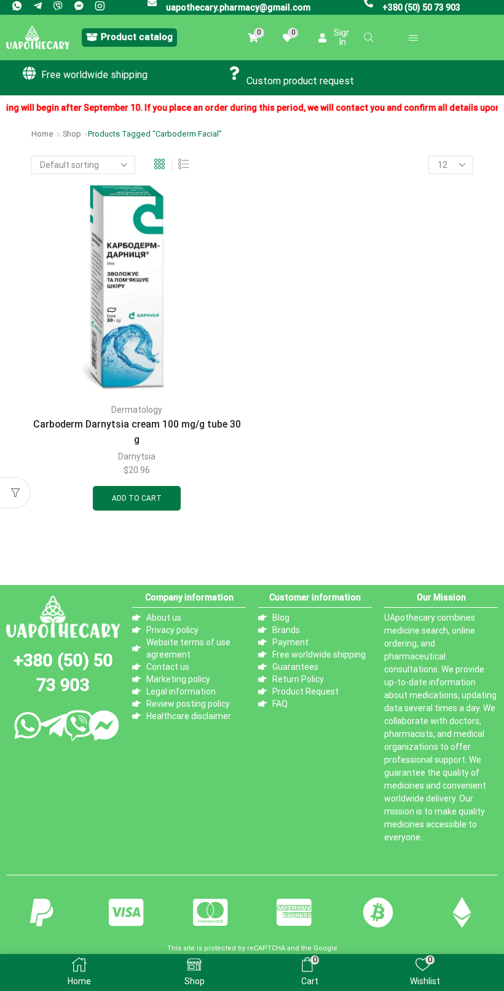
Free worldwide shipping (94, 75)
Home (42, 133)
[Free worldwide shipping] (29, 73)
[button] (129, 37)
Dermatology (136, 410)
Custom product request (300, 81)
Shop (72, 133)
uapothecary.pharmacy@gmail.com (238, 7)
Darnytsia (137, 456)
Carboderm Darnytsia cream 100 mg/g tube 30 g (137, 431)
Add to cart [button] (137, 498)
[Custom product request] (235, 73)
